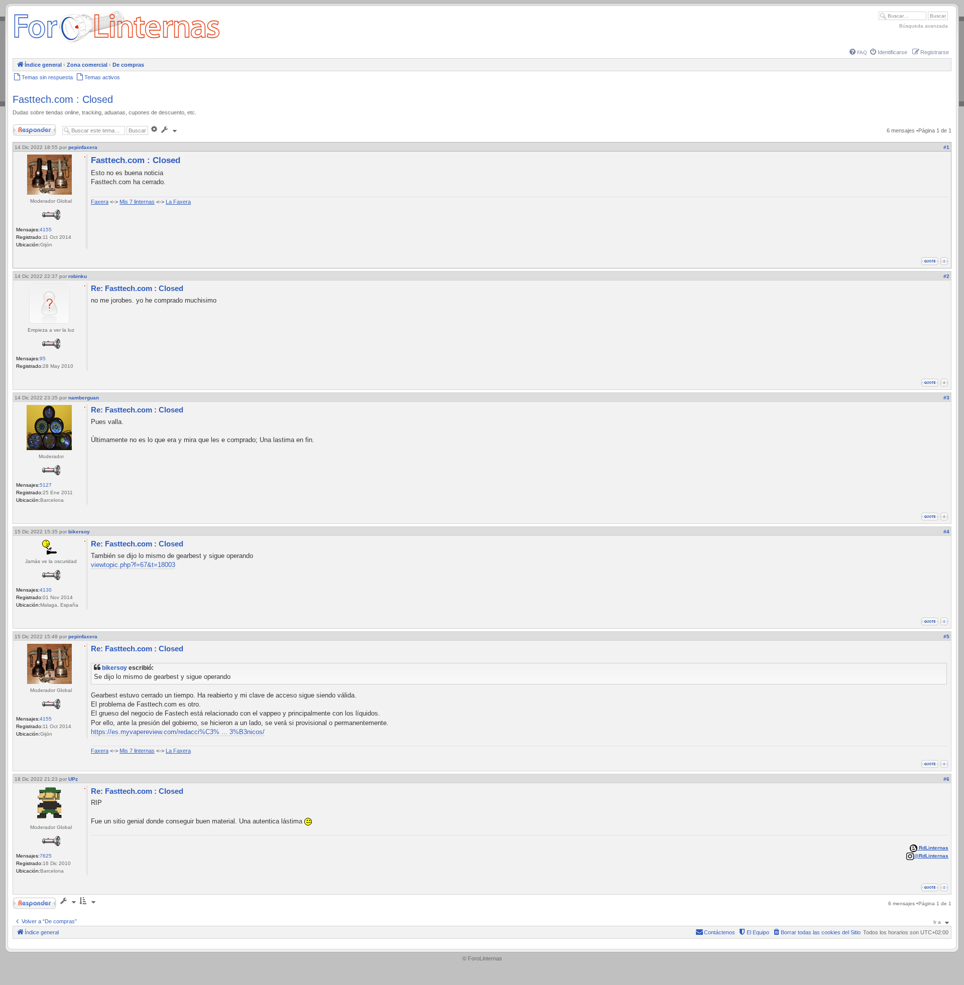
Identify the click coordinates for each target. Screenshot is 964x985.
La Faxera (178, 202)
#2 (946, 276)
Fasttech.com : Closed (63, 99)
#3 (946, 397)
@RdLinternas (931, 856)
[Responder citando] (930, 261)
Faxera (99, 202)
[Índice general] (117, 42)
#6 (946, 779)
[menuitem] (858, 52)
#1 (946, 147)
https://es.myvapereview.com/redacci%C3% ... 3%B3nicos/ (178, 732)
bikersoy (114, 667)
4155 (46, 229)
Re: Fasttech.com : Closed (137, 288)
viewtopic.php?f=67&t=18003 (133, 565)
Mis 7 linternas (137, 202)
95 (43, 358)
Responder (26, 128)
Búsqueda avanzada (923, 26)
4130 (46, 590)
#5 (946, 636)
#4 (946, 531)
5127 (46, 485)
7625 (46, 856)
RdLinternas (932, 848)
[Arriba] (944, 261)
